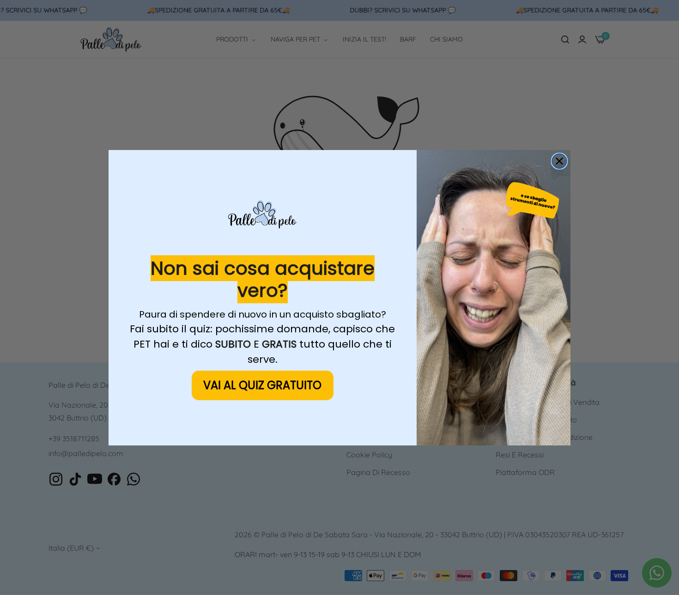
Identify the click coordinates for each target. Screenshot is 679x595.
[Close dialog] (559, 161)
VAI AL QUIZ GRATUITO (262, 385)
